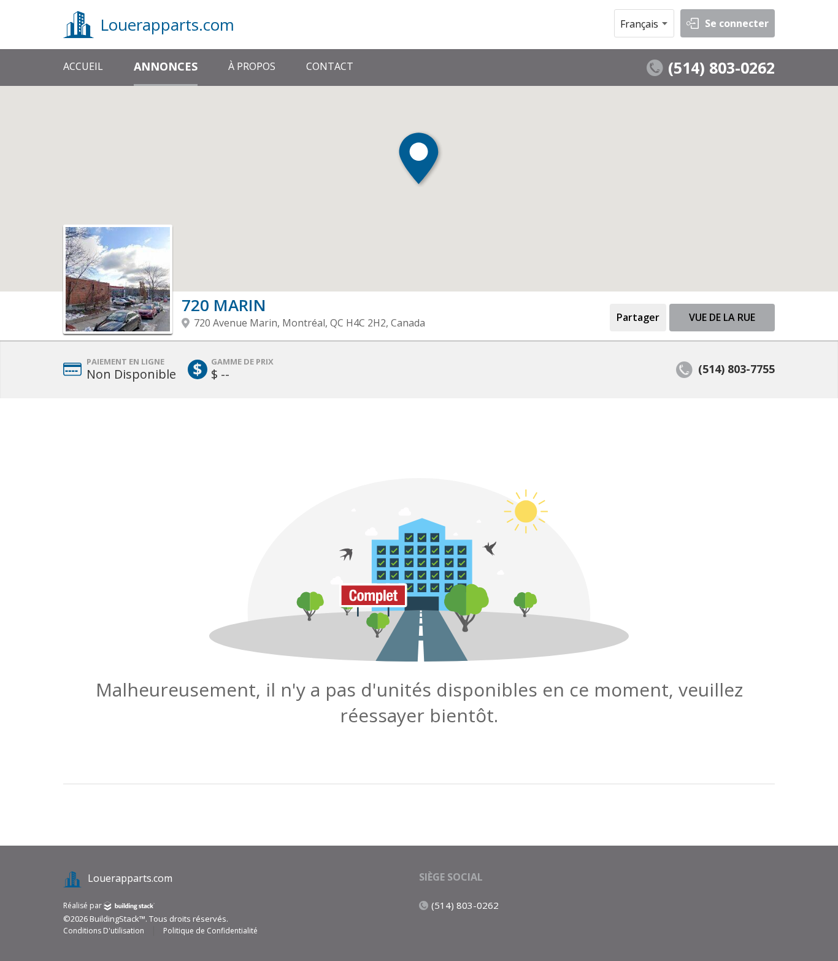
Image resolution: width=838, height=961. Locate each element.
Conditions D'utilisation (103, 931)
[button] (419, 160)
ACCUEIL (83, 66)
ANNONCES (166, 66)
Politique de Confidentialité (210, 931)
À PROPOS (251, 66)
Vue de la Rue (722, 317)
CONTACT (329, 66)
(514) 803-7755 (736, 368)
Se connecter (737, 23)
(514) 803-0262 (721, 67)
